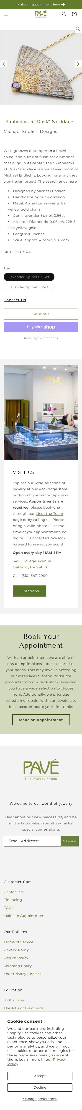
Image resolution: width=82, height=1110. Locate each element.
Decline (39, 1087)
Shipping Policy (18, 966)
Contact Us (15, 300)
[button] (74, 14)
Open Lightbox (79, 29)
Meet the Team (49, 513)
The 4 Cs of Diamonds (24, 1008)
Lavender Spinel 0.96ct (31, 278)
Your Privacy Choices (22, 974)
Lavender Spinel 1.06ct (31, 288)
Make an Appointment (41, 720)
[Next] (78, 63)
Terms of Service (18, 942)
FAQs (8, 908)
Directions (29, 591)
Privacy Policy (16, 950)
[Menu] (6, 14)
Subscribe (69, 841)
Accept (40, 1076)
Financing (13, 900)
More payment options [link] (41, 338)
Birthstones (14, 1000)
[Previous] (4, 63)
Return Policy (16, 958)
